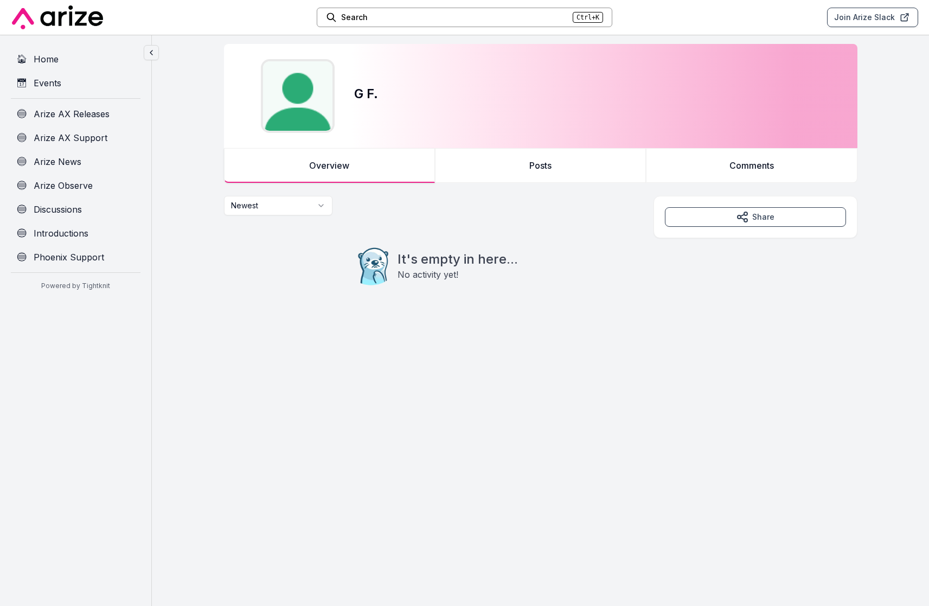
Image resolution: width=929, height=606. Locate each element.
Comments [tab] (751, 165)
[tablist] (540, 165)
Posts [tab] (540, 165)
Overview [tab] (329, 165)
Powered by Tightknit (75, 286)
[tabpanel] (540, 262)
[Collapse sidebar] (151, 52)
